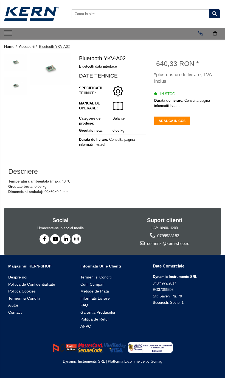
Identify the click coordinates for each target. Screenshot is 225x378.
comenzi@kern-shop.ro (167, 243)
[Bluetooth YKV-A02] (50, 69)
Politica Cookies (22, 291)
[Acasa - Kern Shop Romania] (31, 14)
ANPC (85, 326)
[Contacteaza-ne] (201, 33)
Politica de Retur (94, 319)
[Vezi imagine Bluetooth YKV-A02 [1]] (15, 86)
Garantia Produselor (98, 312)
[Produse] (9, 35)
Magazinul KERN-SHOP (29, 266)
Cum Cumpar (92, 284)
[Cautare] (214, 13)
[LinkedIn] (66, 239)
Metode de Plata (94, 291)
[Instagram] (76, 239)
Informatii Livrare (95, 298)
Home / (11, 46)
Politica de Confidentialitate (31, 284)
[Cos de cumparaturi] (215, 33)
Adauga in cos (172, 121)
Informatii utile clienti (100, 266)
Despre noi (17, 277)
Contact (15, 312)
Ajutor (13, 305)
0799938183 (167, 235)
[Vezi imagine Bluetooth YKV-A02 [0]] (15, 62)
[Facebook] (44, 239)
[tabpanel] (50, 69)
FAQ (84, 305)
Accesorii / (28, 46)
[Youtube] (55, 239)
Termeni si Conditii (24, 298)
